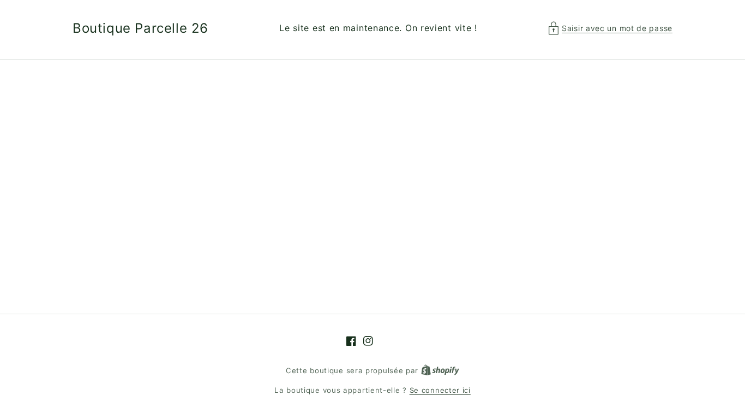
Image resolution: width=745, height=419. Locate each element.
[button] (610, 28)
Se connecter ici (440, 390)
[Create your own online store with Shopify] (440, 370)
